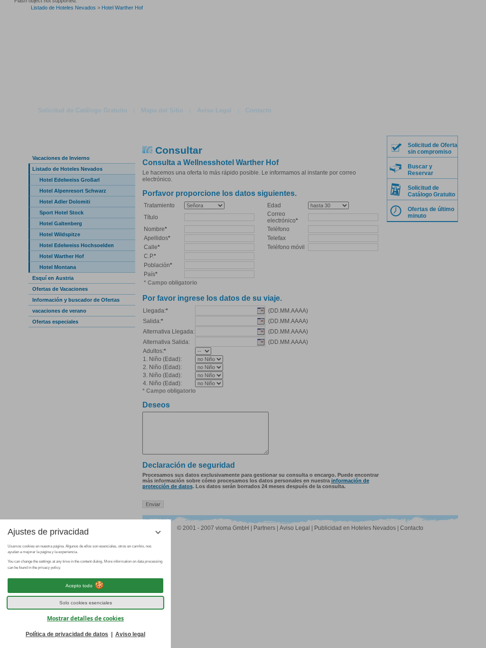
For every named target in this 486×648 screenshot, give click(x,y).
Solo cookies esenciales (85, 602)
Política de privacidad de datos (67, 634)
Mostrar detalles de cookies (85, 618)
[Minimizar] (158, 532)
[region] (85, 557)
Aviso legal (130, 634)
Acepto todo (79, 585)
